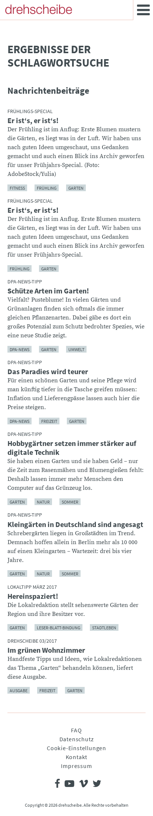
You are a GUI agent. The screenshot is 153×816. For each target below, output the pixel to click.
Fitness (17, 187)
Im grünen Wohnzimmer (46, 650)
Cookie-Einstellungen (76, 748)
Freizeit (49, 421)
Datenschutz (76, 739)
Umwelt (76, 349)
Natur (43, 501)
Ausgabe (18, 690)
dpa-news (19, 349)
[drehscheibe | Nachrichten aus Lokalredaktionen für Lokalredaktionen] (38, 9)
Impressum (76, 766)
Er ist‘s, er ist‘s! (33, 120)
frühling (46, 187)
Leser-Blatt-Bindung (58, 627)
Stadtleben (104, 627)
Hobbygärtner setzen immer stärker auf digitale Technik (71, 448)
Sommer (70, 501)
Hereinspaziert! (32, 596)
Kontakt (77, 757)
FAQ (76, 730)
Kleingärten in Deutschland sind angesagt (75, 524)
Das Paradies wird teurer (47, 371)
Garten (76, 187)
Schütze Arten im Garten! (48, 290)
